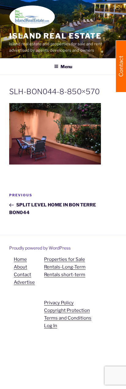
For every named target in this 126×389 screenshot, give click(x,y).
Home (20, 259)
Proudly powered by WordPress (40, 247)
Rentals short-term (64, 274)
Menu (66, 66)
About (20, 267)
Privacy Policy (59, 303)
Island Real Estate (55, 35)
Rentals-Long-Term (65, 267)
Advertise (24, 282)
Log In (50, 325)
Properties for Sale (64, 259)
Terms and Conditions (67, 318)
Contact (22, 274)
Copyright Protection (67, 310)
